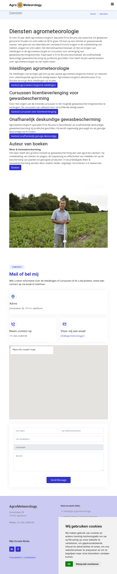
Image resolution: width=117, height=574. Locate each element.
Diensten (103, 14)
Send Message (58, 480)
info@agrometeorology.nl (72, 336)
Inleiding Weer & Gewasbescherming (80, 517)
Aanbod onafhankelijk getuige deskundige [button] (34, 136)
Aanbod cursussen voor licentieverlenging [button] (33, 111)
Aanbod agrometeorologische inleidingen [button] (33, 85)
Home (93, 14)
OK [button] (69, 564)
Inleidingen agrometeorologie (77, 511)
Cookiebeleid (29, 557)
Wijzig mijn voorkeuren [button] (87, 564)
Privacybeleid (15, 557)
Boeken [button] (15, 167)
